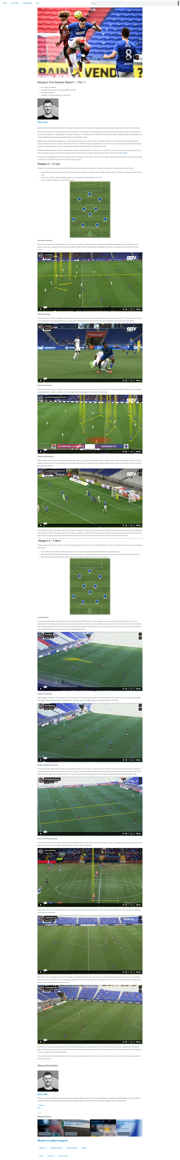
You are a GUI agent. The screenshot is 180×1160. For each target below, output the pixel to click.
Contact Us (51, 1156)
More (37, 3)
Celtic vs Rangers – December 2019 (49, 1123)
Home (5, 3)
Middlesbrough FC (57, 1148)
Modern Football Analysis (53, 1140)
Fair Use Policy (63, 1156)
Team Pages (14, 3)
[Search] (178, 3)
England (84, 1148)
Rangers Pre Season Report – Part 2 (77, 1123)
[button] (38, 1112)
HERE (125, 153)
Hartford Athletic (72, 1148)
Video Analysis (27, 3)
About (41, 1156)
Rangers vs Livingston (97, 1123)
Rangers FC (43, 1148)
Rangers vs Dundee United (128, 1123)
